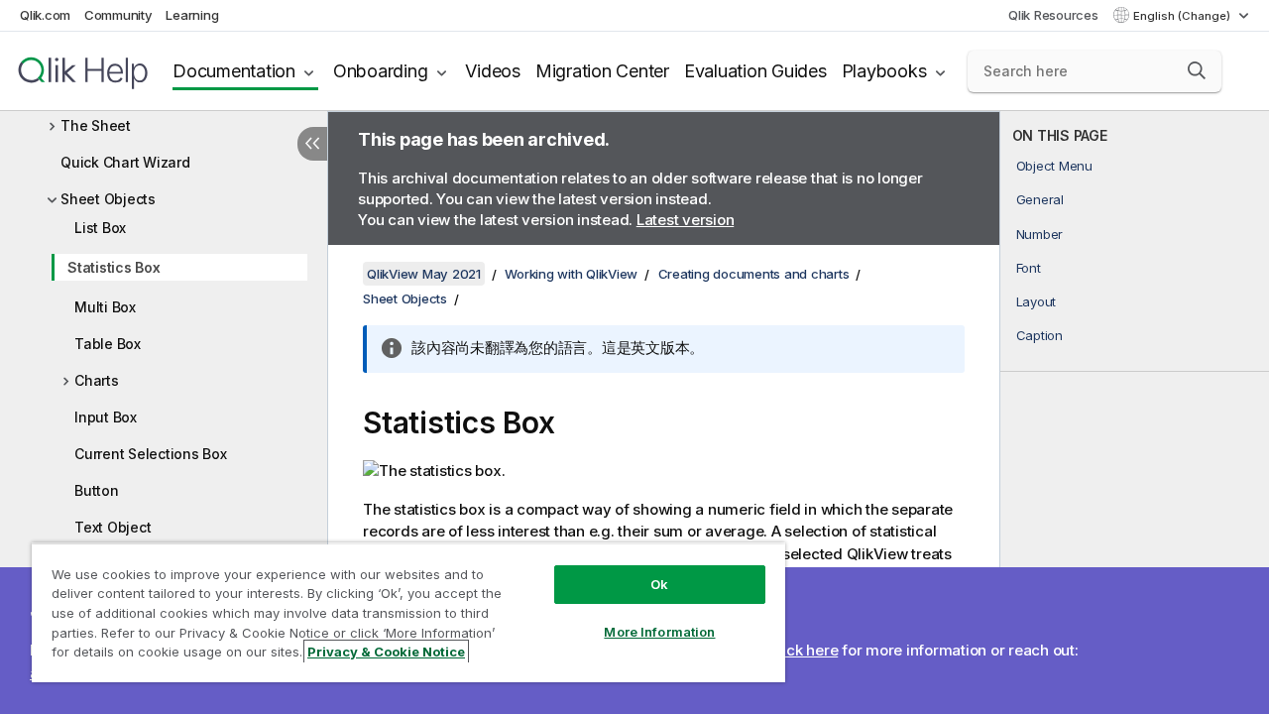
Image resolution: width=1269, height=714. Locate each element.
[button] (1196, 70)
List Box (100, 227)
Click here (803, 650)
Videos (492, 70)
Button (96, 490)
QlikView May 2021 (424, 274)
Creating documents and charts (754, 274)
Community (118, 15)
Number (1040, 234)
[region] (408, 612)
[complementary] (1134, 412)
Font (1028, 268)
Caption (1039, 335)
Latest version (685, 219)
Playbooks (884, 70)
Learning (192, 15)
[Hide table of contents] (312, 144)
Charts (96, 380)
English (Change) (1183, 16)
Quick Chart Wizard (125, 162)
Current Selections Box (150, 453)
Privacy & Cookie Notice (386, 651)
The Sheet (95, 125)
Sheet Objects (108, 198)
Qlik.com (45, 15)
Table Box (107, 343)
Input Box (105, 417)
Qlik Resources (1053, 15)
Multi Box (105, 306)
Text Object (112, 527)
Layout (1036, 301)
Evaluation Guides (755, 70)
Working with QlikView (571, 274)
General (1040, 199)
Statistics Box (114, 267)
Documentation (234, 70)
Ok (659, 584)
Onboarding (380, 70)
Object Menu (1054, 166)
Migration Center (602, 70)
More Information (659, 632)
